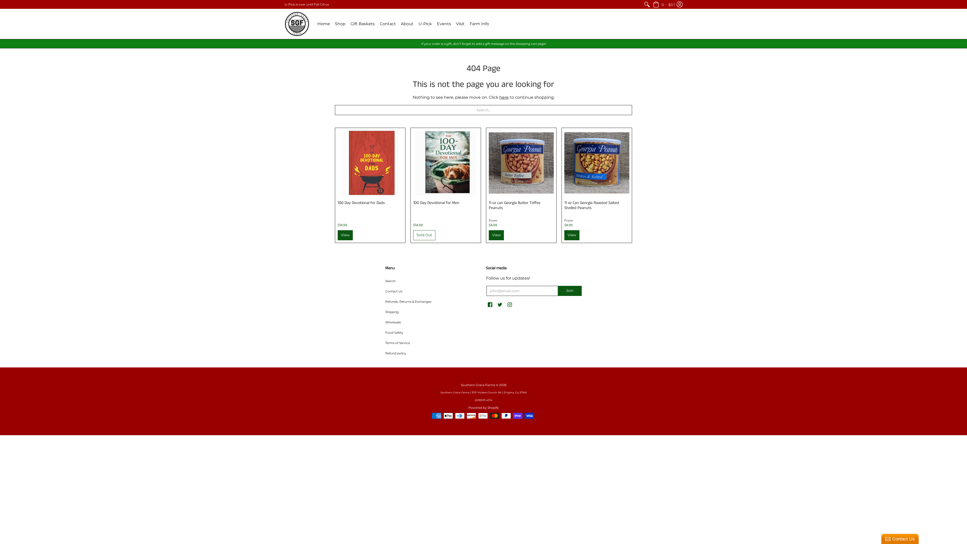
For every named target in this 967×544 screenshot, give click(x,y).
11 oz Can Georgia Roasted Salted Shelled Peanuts (591, 205)
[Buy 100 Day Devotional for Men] (445, 162)
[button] (662, 4)
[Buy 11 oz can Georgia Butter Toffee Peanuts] (521, 162)
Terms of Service (397, 343)
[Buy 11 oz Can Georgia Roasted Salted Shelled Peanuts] (596, 162)
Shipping (392, 312)
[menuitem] (646, 4)
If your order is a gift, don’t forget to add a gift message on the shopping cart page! (483, 44)
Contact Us (393, 291)
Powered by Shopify (483, 408)
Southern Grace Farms (478, 385)
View (345, 235)
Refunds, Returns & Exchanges (408, 301)
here (504, 97)
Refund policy (395, 353)
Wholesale (393, 322)
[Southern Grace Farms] (297, 24)
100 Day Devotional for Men (436, 203)
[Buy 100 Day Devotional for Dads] (370, 162)
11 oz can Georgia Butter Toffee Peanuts (514, 205)
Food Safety (394, 332)
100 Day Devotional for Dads (361, 203)
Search (390, 281)
